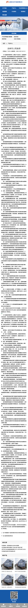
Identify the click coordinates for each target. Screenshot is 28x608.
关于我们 (4, 8)
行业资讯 (14, 11)
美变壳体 (4, 39)
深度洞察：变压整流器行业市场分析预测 (10, 545)
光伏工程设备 (17, 39)
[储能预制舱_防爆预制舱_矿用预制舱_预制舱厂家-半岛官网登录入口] (14, 2)
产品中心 (14, 8)
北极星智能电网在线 (8, 535)
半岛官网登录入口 (23, 8)
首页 (4, 43)
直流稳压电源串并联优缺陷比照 (8, 551)
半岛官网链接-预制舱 (7, 36)
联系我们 (23, 11)
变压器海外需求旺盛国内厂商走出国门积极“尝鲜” (12, 547)
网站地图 (4, 15)
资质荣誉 (4, 11)
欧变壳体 (16, 36)
